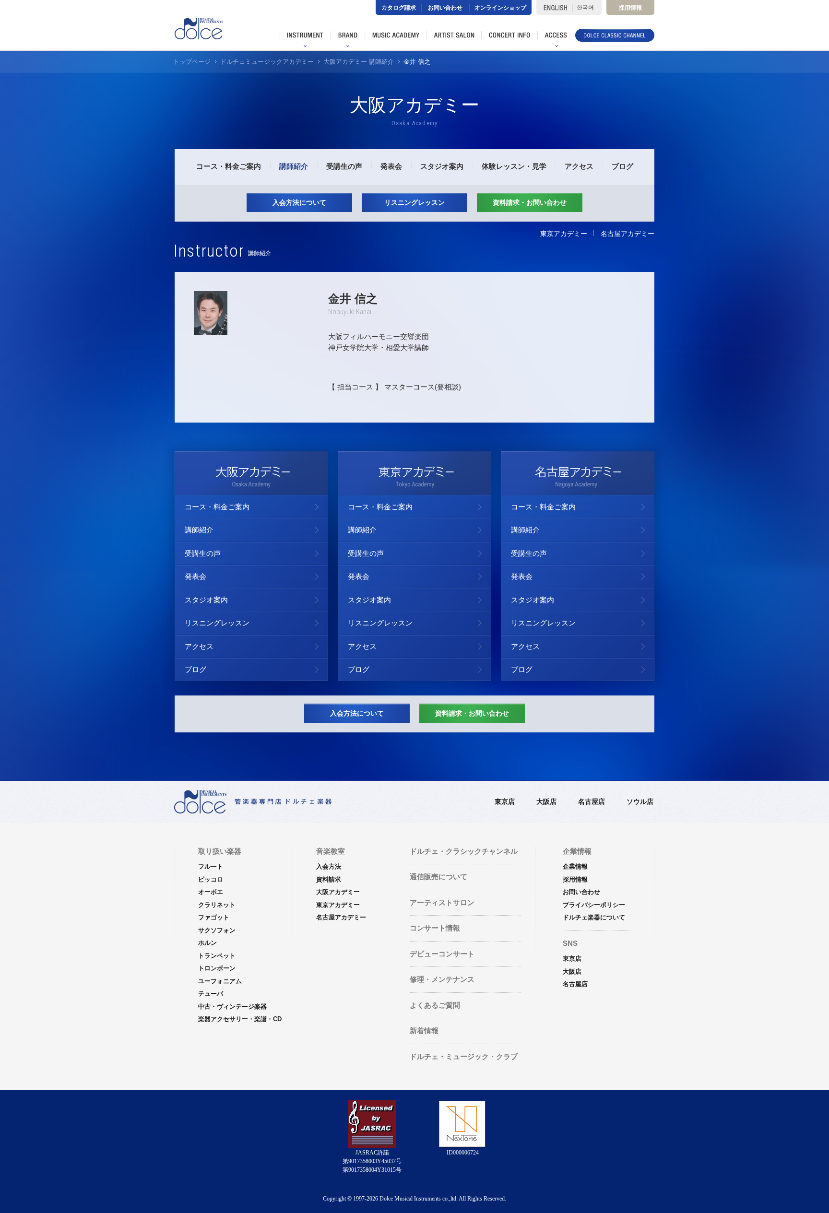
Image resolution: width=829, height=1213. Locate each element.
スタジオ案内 (441, 166)
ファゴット (213, 917)
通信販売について (438, 876)
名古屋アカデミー (627, 233)
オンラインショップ (500, 7)
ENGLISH (554, 7)
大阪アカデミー (338, 891)
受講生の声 (344, 166)
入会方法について (299, 202)
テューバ (210, 993)
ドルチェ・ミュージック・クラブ (464, 1056)
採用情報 (630, 7)
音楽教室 (330, 851)
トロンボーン (217, 968)
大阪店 (546, 801)
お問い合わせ (445, 7)
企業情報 (575, 866)
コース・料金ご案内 (228, 166)
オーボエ (210, 891)
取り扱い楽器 (219, 851)
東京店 (505, 801)
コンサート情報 (435, 928)
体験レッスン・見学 (514, 166)
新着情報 (424, 1030)
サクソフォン (217, 930)
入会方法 (328, 866)
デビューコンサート (442, 954)
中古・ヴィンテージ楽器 (232, 1006)
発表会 (391, 166)
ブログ (622, 166)
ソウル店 (640, 801)
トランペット (217, 955)
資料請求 (328, 879)
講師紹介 (293, 166)
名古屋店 (591, 801)
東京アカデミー (563, 233)
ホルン (207, 942)
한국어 (587, 7)
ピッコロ (210, 879)
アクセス (579, 166)
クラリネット (217, 904)
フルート (210, 866)
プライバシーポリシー (594, 904)
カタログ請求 (398, 7)
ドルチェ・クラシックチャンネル (464, 851)
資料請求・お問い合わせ (530, 202)
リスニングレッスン (414, 202)
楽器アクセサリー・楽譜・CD (240, 1019)
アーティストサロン (442, 902)
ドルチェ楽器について (594, 917)
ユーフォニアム (220, 981)
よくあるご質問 (435, 1005)
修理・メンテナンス (442, 979)
